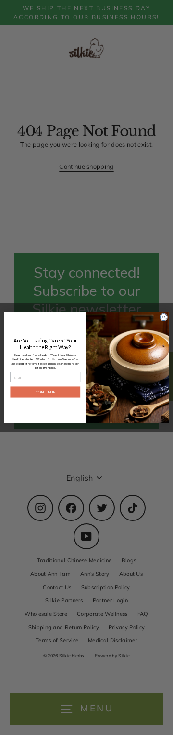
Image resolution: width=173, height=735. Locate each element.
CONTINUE (45, 392)
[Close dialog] (163, 317)
